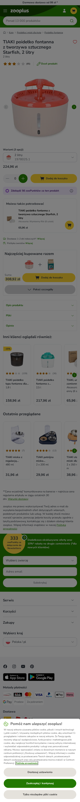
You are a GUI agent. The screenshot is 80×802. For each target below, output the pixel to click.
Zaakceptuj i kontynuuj (40, 783)
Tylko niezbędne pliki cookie (40, 794)
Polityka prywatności (27, 763)
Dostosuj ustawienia (40, 772)
